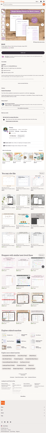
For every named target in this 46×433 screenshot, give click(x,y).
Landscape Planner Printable (9, 366)
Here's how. (32, 93)
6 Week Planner (33, 356)
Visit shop (41, 150)
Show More (23, 396)
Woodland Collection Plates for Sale (5, 385)
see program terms (16, 105)
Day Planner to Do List (25, 363)
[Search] (43, 4)
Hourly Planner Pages (23, 356)
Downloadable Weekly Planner (9, 356)
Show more (41, 255)
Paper (26, 377)
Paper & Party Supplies (19, 377)
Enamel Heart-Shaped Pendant (39, 386)
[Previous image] (7, 24)
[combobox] (22, 4)
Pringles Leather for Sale (17, 385)
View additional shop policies (23, 108)
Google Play (14, 419)
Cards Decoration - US (17, 394)
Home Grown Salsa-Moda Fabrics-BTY (28, 385)
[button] (21, 136)
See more (42, 173)
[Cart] (43, 1)
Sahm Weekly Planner (8, 359)
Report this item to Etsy (40, 42)
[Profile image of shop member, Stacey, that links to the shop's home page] (9, 133)
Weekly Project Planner (18, 369)
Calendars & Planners (32, 377)
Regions (18, 431)
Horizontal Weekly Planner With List (11, 363)
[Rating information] (9, 131)
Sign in (37, 1)
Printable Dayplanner (19, 359)
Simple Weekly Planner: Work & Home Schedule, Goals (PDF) (14, 46)
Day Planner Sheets (7, 369)
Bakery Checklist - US (17, 393)
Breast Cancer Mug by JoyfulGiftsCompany (6, 388)
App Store (5, 419)
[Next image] (42, 24)
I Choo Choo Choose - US (17, 388)
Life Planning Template (31, 369)
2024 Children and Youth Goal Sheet (17, 391)
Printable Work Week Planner (32, 359)
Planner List (32, 366)
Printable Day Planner (22, 366)
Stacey (11, 127)
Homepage (12, 377)
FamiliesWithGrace (5, 47)
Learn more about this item (23, 83)
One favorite (23, 374)
